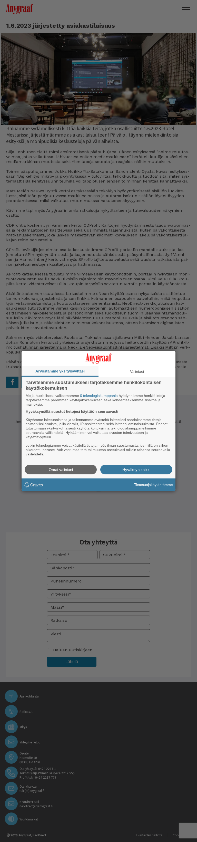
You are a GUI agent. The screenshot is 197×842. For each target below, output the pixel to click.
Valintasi (137, 371)
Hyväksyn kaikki (136, 469)
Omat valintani (61, 469)
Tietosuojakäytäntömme (153, 485)
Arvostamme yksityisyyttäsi (60, 371)
